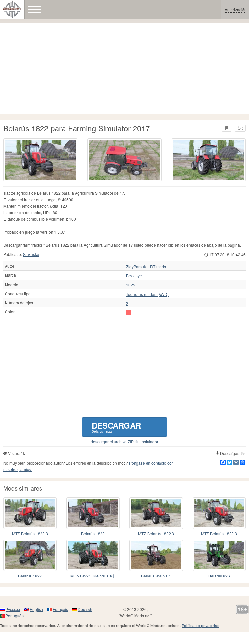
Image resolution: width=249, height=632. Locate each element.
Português (15, 615)
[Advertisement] (124, 68)
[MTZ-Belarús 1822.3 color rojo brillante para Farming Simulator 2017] (156, 513)
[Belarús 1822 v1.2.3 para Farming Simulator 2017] (30, 555)
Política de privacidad (200, 625)
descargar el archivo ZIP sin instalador (124, 441)
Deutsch (85, 609)
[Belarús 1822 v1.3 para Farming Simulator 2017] (93, 513)
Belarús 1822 (93, 533)
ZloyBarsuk (136, 266)
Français (60, 609)
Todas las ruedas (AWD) (147, 294)
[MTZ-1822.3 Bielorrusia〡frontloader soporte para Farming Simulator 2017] (93, 555)
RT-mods (158, 266)
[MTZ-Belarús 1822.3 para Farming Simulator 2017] (219, 513)
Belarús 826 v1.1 (156, 575)
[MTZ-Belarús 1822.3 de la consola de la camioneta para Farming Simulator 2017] (30, 513)
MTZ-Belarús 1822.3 (30, 533)
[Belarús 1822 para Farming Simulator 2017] (40, 159)
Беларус (134, 275)
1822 (130, 284)
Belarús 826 (219, 575)
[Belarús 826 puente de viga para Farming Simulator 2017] (219, 555)
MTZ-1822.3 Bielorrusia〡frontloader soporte (93, 576)
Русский (13, 609)
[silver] (128, 312)
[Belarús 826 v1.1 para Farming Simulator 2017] (156, 555)
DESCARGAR (116, 427)
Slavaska (31, 254)
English (36, 609)
